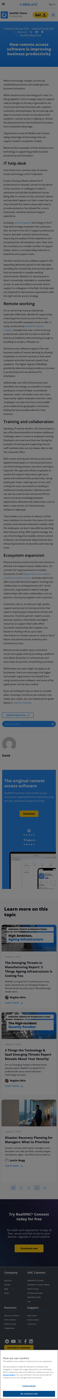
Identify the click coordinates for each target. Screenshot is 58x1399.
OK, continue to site (29, 1393)
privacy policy (9, 1375)
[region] (29, 1374)
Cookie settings (29, 1386)
